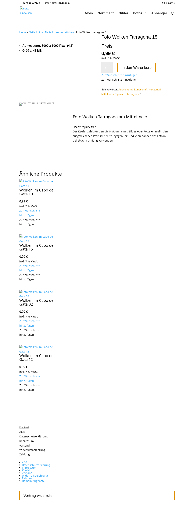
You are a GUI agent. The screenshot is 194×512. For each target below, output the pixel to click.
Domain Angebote (33, 481)
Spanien (120, 94)
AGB (24, 462)
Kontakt (27, 470)
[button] (119, 75)
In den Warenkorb (136, 67)
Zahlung (27, 478)
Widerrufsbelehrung (35, 475)
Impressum (29, 467)
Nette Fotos (36, 32)
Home (23, 32)
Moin (89, 13)
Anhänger (159, 13)
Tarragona (133, 94)
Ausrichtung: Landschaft (132, 89)
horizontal (155, 89)
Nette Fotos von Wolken (59, 32)
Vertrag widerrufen (39, 495)
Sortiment (106, 13)
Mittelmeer (107, 94)
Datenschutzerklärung (36, 465)
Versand (27, 473)
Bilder (123, 13)
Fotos (137, 13)
